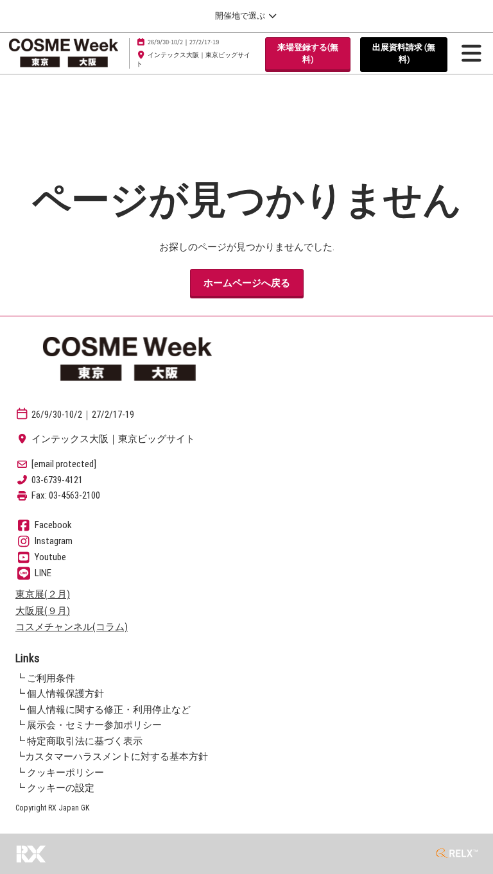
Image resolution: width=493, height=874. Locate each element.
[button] (307, 53)
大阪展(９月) (42, 611)
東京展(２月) (42, 594)
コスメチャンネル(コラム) (71, 627)
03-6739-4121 (57, 480)
